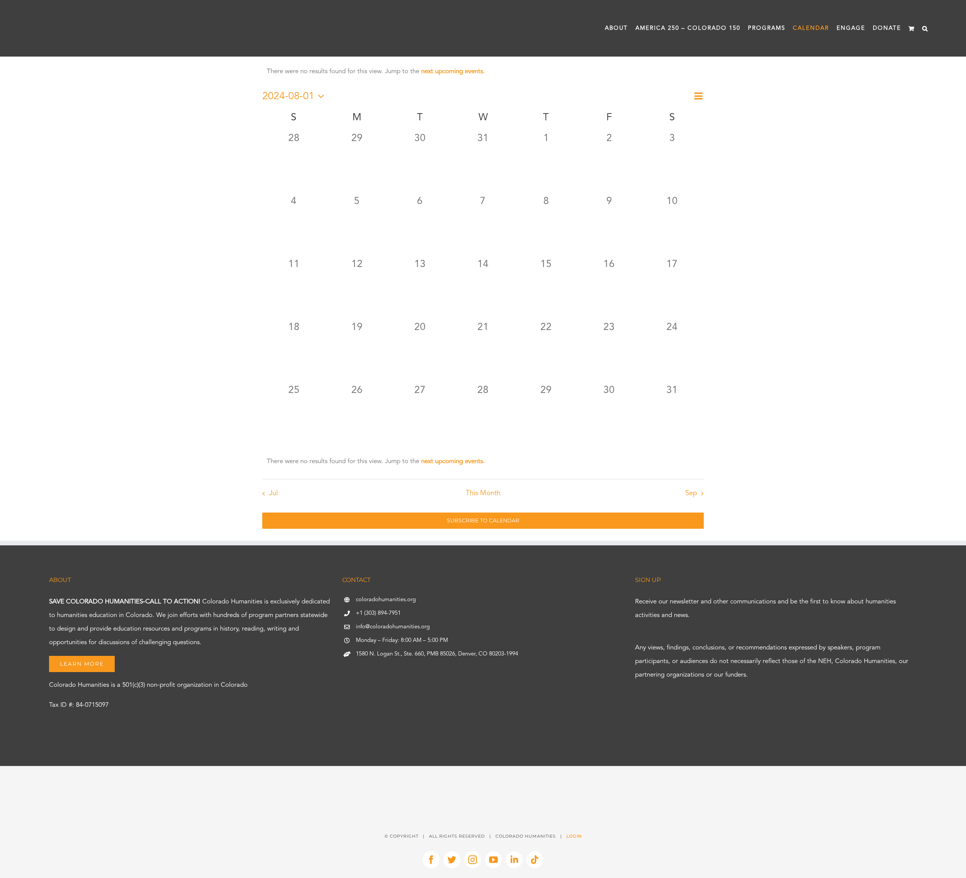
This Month (483, 493)
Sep (691, 493)
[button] (925, 28)
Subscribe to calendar (483, 520)
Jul (273, 493)
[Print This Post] (483, 779)
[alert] (483, 71)
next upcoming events (452, 71)
